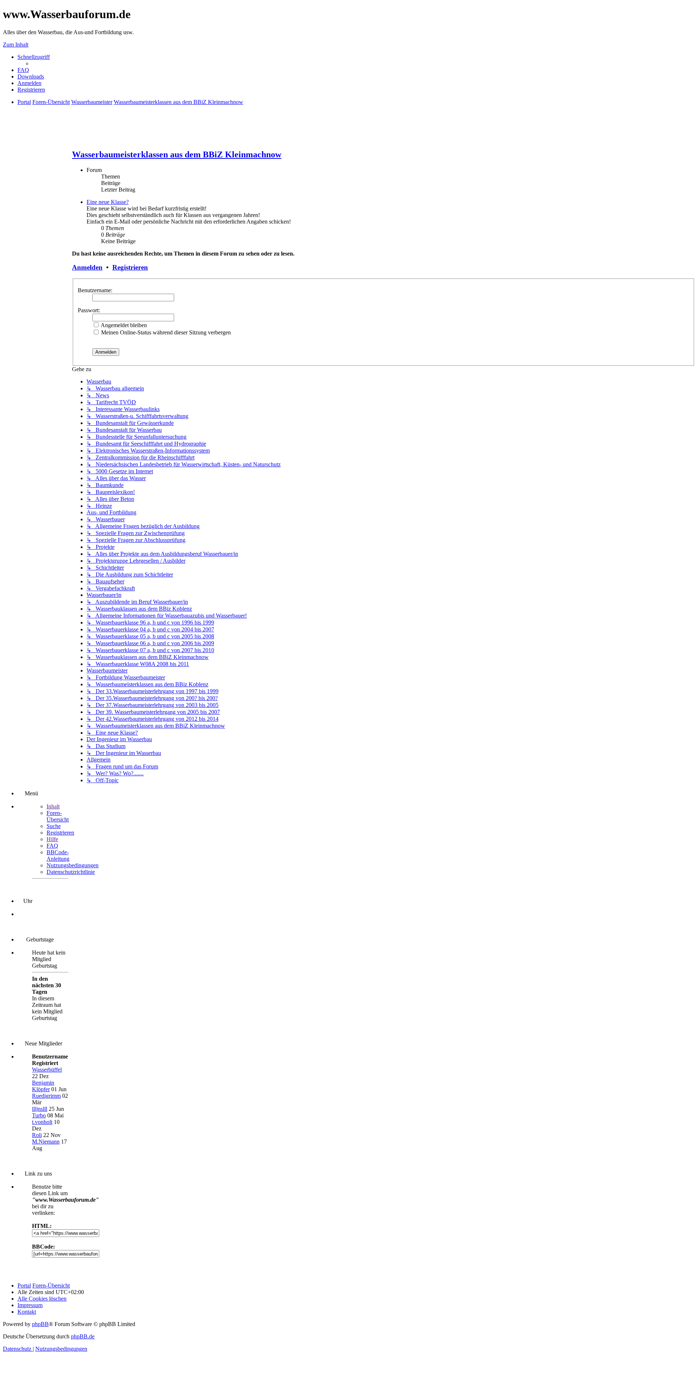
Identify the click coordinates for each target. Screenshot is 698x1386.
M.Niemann (46, 1141)
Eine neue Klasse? (108, 202)
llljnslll (39, 1109)
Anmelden (87, 267)
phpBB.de (83, 1336)
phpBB (40, 1324)
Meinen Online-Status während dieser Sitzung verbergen (165, 332)
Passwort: (89, 310)
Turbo (39, 1115)
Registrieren (130, 267)
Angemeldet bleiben (123, 325)
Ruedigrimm (46, 1096)
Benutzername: (95, 290)
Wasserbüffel (47, 1069)
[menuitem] (23, 70)
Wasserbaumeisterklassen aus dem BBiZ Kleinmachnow (176, 154)
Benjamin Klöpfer (43, 1086)
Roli (37, 1135)
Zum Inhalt (15, 44)
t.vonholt (42, 1122)
